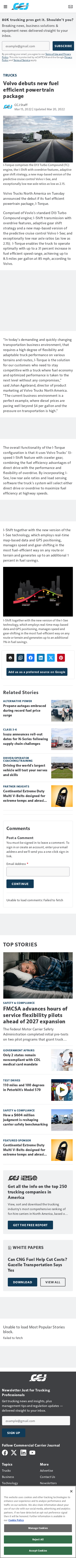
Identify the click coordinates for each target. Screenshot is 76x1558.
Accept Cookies (38, 1550)
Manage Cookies (38, 1528)
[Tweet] (51, 658)
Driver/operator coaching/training (18, 759)
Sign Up (13, 1433)
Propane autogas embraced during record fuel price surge (24, 710)
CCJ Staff (20, 105)
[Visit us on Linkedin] (23, 1452)
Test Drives (11, 1080)
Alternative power (17, 701)
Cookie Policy (16, 1520)
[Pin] (61, 658)
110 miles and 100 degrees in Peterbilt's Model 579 (23, 1087)
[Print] (10, 658)
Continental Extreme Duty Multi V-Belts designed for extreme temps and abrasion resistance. (25, 796)
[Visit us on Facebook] (5, 1452)
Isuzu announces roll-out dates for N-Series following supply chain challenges (25, 739)
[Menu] (5, 6)
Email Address (17, 863)
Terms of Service (21, 60)
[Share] (30, 658)
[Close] (71, 1491)
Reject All (38, 1539)
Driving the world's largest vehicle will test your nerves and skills (25, 770)
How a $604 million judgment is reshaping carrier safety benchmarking (25, 1120)
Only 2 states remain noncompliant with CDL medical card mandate (21, 1060)
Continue (20, 884)
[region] (38, 1522)
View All (52, 1282)
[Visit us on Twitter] (14, 1452)
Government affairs (18, 1050)
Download (22, 1282)
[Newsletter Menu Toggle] (70, 6)
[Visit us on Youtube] (32, 1452)
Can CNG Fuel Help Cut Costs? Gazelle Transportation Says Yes (37, 1265)
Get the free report (30, 1225)
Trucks (10, 75)
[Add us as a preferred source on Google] (20, 658)
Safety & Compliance (19, 1002)
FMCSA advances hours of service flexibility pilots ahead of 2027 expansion (35, 1014)
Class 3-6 (10, 729)
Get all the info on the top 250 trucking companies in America (37, 1192)
